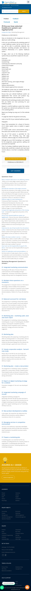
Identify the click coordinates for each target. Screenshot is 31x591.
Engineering (18, 537)
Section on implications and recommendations (14, 251)
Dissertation (18, 529)
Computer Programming (7, 535)
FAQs (16, 581)
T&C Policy (4, 569)
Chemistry (17, 493)
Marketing (17, 513)
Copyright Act (18, 569)
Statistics (17, 500)
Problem (6, 19)
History (3, 498)
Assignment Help (6, 32)
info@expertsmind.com (7, 7)
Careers (3, 581)
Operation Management (7, 517)
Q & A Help (17, 539)
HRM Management (19, 515)
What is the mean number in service (11, 237)
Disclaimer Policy (19, 567)
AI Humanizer (18, 585)
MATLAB (17, 535)
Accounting (4, 511)
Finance (3, 513)
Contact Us (4, 585)
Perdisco (4, 529)
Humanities (18, 498)
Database (4, 537)
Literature (4, 533)
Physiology (4, 500)
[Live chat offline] (27, 587)
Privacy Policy (5, 567)
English (17, 496)
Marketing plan (8, 334)
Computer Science (19, 533)
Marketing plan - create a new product (16, 366)
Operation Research (6, 518)
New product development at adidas (15, 411)
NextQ (16, 22)
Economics (17, 511)
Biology (3, 495)
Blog (16, 583)
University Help (5, 539)
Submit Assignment (8, 477)
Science (17, 495)
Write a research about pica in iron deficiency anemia (15, 179)
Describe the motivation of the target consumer (14, 188)
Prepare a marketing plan (12, 437)
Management (5, 515)
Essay (3, 531)
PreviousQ (7, 22)
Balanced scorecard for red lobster (15, 299)
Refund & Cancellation (7, 570)
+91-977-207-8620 (6, 5)
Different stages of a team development (12, 199)
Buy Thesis (17, 531)
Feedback (15, 19)
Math (3, 496)
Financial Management (20, 517)
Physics (3, 493)
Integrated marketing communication (16, 267)
